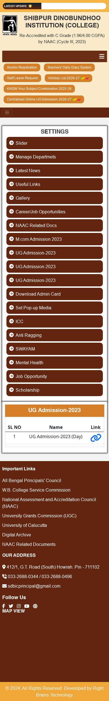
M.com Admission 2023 (39, 239)
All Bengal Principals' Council (31, 480)
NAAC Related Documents (29, 544)
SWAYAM (25, 348)
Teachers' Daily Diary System (69, 67)
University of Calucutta (24, 525)
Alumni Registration (22, 67)
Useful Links (28, 184)
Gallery (23, 197)
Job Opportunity (31, 376)
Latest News (28, 170)
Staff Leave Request (22, 78)
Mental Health (29, 362)
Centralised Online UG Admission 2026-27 (39, 99)
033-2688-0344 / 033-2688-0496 (39, 576)
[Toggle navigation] (7, 112)
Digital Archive (16, 534)
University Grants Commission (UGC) (39, 515)
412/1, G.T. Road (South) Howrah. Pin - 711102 (52, 566)
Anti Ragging (29, 335)
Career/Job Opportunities (40, 211)
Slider (21, 143)
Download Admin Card (38, 293)
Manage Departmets (36, 156)
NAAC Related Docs (36, 225)
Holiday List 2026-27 (64, 78)
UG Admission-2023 (36, 252)
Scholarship (27, 389)
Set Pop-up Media (33, 307)
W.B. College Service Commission (36, 489)
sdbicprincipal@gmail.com (33, 585)
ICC (19, 321)
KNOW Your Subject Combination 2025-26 (39, 89)
